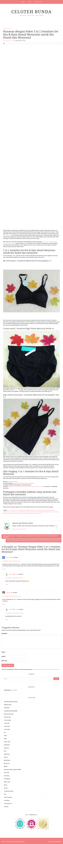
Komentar (4, 633)
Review (6, 788)
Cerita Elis (6, 723)
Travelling (7, 800)
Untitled (6, 806)
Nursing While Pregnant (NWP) (12, 769)
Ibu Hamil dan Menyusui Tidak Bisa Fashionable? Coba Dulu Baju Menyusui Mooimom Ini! (33, 540)
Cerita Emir (7, 726)
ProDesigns (58, 841)
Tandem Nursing (8, 791)
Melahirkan (7, 760)
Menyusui (6, 763)
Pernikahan (7, 778)
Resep (5, 785)
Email (4, 656)
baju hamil (36, 510)
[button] (5, 291)
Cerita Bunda (7, 720)
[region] (31, 291)
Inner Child (7, 741)
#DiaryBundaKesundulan (11, 701)
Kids (5, 751)
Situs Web (4, 660)
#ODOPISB (6, 707)
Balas (3, 569)
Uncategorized (7, 28)
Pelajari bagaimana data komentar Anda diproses (46, 669)
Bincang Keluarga (9, 714)
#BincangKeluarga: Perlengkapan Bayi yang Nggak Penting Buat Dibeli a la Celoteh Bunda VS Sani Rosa (30, 536)
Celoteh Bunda (31, 11)
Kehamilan (7, 744)
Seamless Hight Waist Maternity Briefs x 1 (42, 511)
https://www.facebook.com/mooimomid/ (23, 483)
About (30, 1)
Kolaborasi (7, 754)
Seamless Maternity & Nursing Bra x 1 (31, 513)
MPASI (5, 766)
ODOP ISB (6, 772)
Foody (5, 735)
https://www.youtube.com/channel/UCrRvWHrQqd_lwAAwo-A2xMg (26, 486)
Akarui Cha (9, 592)
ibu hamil (16, 389)
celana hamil (20, 511)
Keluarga (6, 748)
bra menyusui (7, 235)
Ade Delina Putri (8, 40)
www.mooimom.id (13, 481)
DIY (5, 732)
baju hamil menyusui (45, 510)
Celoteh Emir (7, 717)
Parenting (6, 775)
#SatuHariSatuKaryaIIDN (10, 711)
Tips (5, 794)
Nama (4, 652)
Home (23, 1)
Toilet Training (8, 797)
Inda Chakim (9, 557)
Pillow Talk (7, 782)
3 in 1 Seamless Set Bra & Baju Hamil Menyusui (20, 510)
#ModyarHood (7, 704)
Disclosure (38, 1)
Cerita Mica (7, 729)
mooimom (27, 511)
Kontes (6, 757)
